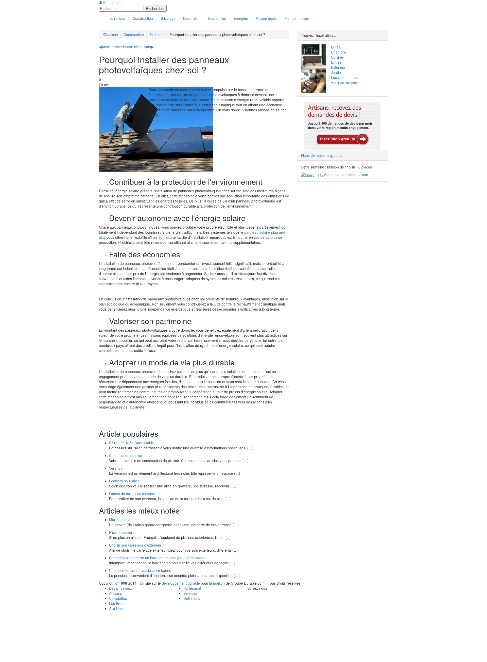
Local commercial (345, 77)
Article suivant (141, 46)
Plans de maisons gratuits (321, 155)
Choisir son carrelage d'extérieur (135, 545)
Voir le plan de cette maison (346, 174)
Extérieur (156, 34)
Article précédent (114, 46)
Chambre (338, 52)
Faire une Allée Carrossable (131, 442)
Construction (134, 34)
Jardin (336, 72)
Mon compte (112, 2)
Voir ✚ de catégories (345, 82)
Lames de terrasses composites (134, 493)
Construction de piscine (128, 455)
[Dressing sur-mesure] (312, 56)
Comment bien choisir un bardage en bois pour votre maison (157, 557)
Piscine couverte (122, 532)
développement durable (181, 583)
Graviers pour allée (124, 480)
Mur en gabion (120, 519)
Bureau (337, 46)
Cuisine (337, 57)
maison (219, 583)
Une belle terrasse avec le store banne (140, 570)
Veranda (116, 468)
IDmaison (110, 34)
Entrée (336, 62)
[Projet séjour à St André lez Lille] (312, 81)
